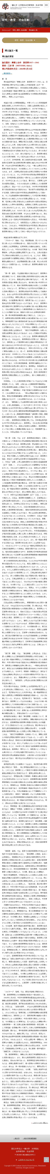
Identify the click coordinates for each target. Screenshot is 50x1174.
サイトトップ (6, 30)
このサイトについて (26, 1160)
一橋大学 (16, 1138)
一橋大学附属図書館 (30, 1138)
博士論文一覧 (33, 30)
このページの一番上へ (40, 1123)
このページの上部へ (46, 1159)
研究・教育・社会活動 (20, 30)
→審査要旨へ (7, 73)
